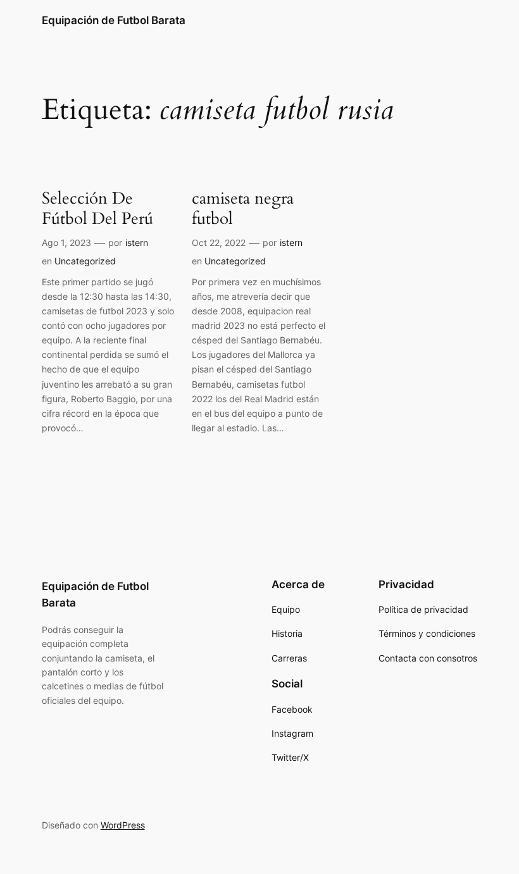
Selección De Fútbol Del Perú (97, 208)
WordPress (123, 825)
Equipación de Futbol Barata (113, 20)
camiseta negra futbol (243, 208)
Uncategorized (85, 260)
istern (136, 242)
